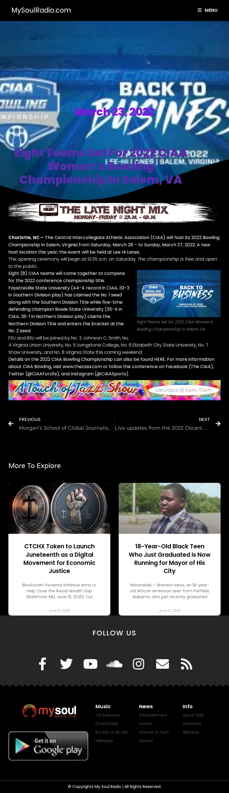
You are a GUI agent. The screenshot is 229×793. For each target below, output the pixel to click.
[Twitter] (66, 664)
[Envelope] (162, 664)
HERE (159, 359)
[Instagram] (138, 664)
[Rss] (186, 664)
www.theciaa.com (82, 366)
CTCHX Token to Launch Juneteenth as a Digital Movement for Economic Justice (59, 558)
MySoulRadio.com (41, 10)
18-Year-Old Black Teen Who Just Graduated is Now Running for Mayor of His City (170, 558)
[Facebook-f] (42, 664)
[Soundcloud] (114, 664)
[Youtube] (90, 664)
